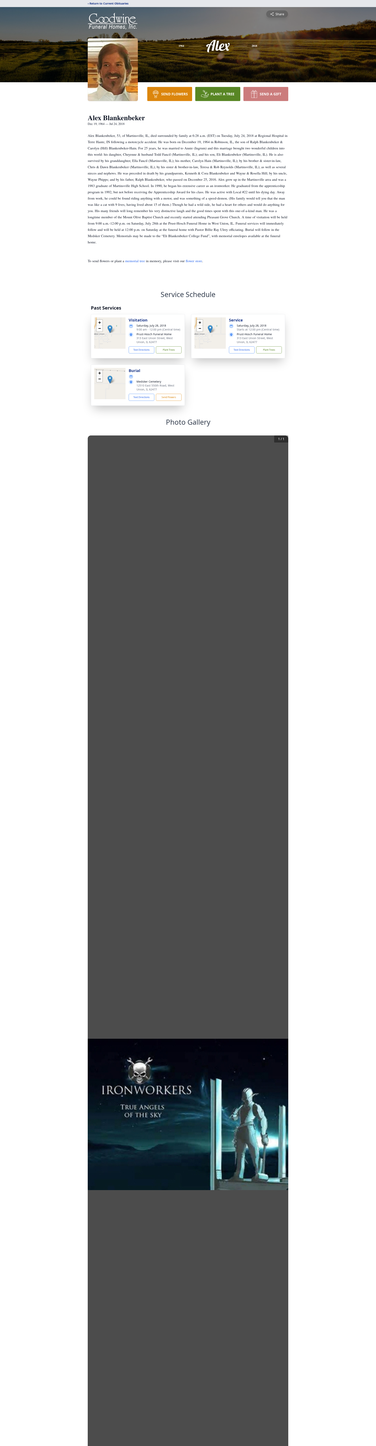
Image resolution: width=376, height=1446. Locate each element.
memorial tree (135, 260)
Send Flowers (169, 397)
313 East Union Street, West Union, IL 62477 (154, 340)
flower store (194, 260)
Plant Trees (169, 349)
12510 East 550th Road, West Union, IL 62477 (155, 387)
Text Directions (141, 349)
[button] (110, 329)
